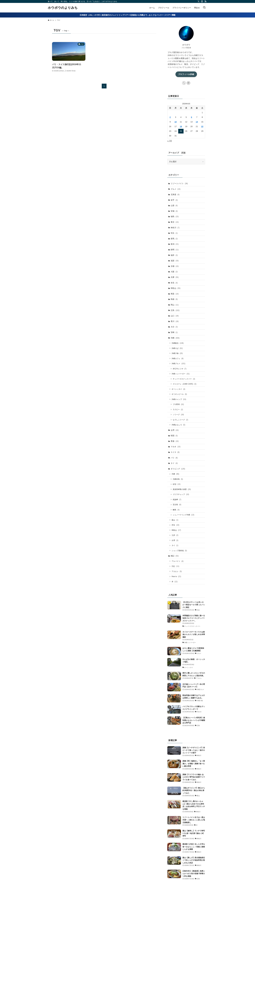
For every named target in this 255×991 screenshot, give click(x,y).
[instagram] (202, 1)
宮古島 (177, 505)
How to (176, 576)
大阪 (174, 272)
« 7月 (169, 141)
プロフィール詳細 (186, 74)
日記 (175, 566)
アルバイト (177, 561)
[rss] (205, 1)
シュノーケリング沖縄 (183, 515)
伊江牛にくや (179, 369)
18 (181, 126)
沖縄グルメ (178, 364)
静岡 (174, 250)
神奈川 (175, 228)
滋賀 (174, 261)
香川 (174, 321)
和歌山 (175, 288)
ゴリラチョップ (181, 494)
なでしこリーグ (180, 420)
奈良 (174, 283)
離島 (176, 510)
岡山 (174, 305)
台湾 (174, 430)
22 (202, 126)
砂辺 (176, 484)
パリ (174, 458)
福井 (174, 255)
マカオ (175, 447)
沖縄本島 (178, 479)
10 (176, 122)
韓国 (174, 436)
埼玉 (174, 233)
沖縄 (175, 338)
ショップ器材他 (179, 551)
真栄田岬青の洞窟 (182, 489)
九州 (175, 535)
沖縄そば (177, 348)
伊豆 (175, 525)
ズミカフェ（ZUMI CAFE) (184, 384)
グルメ (175, 189)
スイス (175, 452)
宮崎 (174, 332)
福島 (174, 216)
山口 (174, 316)
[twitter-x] (198, 1)
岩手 (174, 200)
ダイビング (178, 469)
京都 (174, 266)
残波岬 (177, 500)
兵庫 (174, 277)
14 (197, 122)
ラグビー (178, 410)
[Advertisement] (186, 932)
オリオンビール (179, 394)
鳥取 (174, 294)
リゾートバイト (179, 183)
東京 (174, 222)
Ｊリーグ (178, 415)
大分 (174, 327)
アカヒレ (177, 571)
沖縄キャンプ (179, 399)
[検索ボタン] (204, 7)
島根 (174, 299)
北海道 (175, 194)
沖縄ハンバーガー (181, 374)
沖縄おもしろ (178, 425)
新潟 (174, 244)
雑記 (174, 556)
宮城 (174, 211)
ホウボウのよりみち (63, 7)
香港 (174, 441)
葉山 (175, 520)
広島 (175, 310)
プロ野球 (178, 404)
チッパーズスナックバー (184, 379)
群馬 (174, 239)
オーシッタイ (178, 389)
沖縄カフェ (177, 358)
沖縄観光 (178, 343)
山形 (174, 205)
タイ (174, 463)
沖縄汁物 (177, 353)
